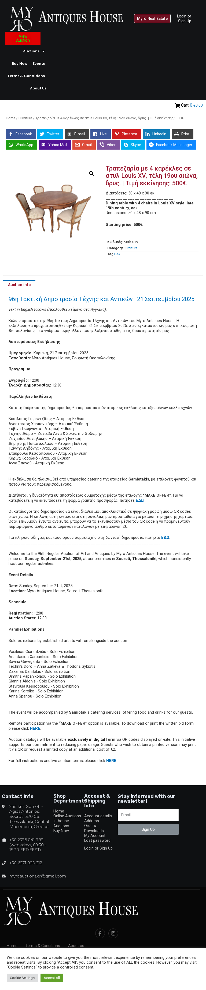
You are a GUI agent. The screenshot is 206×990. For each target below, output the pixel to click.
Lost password (97, 840)
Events (39, 63)
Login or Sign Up (184, 18)
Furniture (25, 118)
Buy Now (19, 63)
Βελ (117, 254)
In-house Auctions (61, 823)
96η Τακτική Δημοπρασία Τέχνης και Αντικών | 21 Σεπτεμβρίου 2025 (101, 299)
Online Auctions (67, 816)
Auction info (19, 284)
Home (10, 118)
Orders (90, 825)
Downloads (94, 830)
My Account (94, 835)
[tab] (19, 285)
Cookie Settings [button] (22, 978)
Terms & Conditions (26, 75)
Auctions (31, 51)
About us (38, 88)
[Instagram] (113, 933)
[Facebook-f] (100, 933)
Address (91, 820)
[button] (152, 18)
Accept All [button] (52, 978)
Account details (98, 816)
